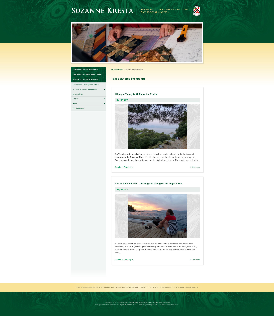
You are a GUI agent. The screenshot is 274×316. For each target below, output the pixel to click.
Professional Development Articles (86, 85)
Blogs (75, 104)
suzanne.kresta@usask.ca (188, 287)
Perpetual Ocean (125, 305)
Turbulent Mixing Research (85, 69)
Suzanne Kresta (117, 69)
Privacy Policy (133, 302)
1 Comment (195, 167)
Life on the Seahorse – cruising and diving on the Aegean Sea (148, 183)
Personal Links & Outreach (85, 80)
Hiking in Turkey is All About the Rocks (136, 94)
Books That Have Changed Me (85, 89)
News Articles (78, 94)
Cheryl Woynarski (152, 302)
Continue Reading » (124, 167)
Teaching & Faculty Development (87, 74)
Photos (75, 99)
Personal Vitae (78, 108)
